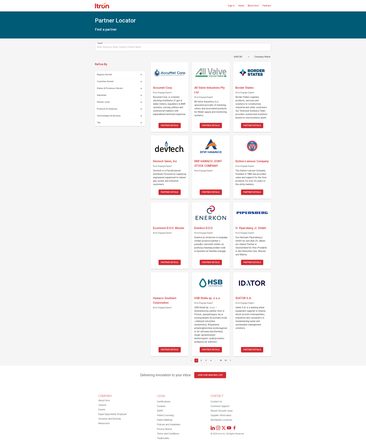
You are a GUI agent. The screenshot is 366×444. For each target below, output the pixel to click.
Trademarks (163, 438)
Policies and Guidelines (168, 424)
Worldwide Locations (221, 420)
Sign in (231, 5)
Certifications (163, 401)
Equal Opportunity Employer (112, 414)
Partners (266, 5)
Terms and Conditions (168, 433)
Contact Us (216, 401)
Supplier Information (221, 415)
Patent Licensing (165, 415)
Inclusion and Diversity (109, 418)
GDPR (160, 410)
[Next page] (230, 360)
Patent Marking (164, 420)
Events (101, 409)
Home (241, 5)
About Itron (253, 5)
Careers (102, 405)
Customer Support (220, 406)
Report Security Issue (222, 410)
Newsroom (104, 423)
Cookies (161, 406)
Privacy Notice (164, 429)
